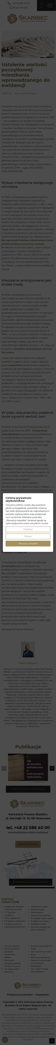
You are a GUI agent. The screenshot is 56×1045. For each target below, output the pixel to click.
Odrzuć (28, 536)
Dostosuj (28, 529)
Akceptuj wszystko (28, 543)
